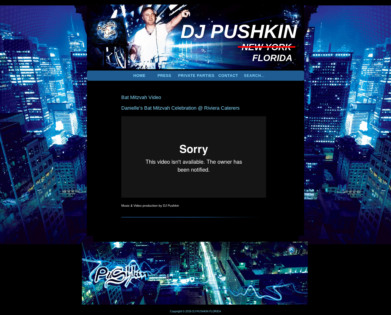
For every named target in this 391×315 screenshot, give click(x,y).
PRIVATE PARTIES (196, 75)
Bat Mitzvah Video (141, 97)
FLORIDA (215, 311)
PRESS (164, 75)
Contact (228, 75)
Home (139, 75)
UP (288, 249)
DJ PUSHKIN (200, 311)
